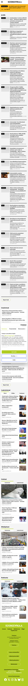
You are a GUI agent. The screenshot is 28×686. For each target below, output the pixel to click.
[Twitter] (9, 680)
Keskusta (9, 629)
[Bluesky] (19, 680)
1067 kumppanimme (9, 335)
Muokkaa (13, 356)
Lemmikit (3, 70)
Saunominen (4, 173)
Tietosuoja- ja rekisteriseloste (14, 672)
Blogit (23, 629)
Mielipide (4, 552)
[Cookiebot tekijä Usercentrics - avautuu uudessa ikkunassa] (20, 325)
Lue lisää (6, 9)
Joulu (3, 57)
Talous (3, 107)
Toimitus (14, 645)
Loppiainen (4, 31)
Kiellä (14, 360)
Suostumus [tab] (4, 328)
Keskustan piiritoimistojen (16, 670)
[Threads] (22, 680)
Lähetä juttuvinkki (14, 656)
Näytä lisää (6, 299)
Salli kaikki (14, 352)
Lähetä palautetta (14, 660)
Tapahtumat (14, 630)
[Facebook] (6, 680)
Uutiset (3, 315)
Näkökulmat (17, 629)
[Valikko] (2, 2)
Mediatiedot (14, 664)
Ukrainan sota (4, 6)
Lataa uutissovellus (14, 652)
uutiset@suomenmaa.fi (14, 638)
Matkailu (3, 187)
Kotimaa (3, 148)
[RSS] (16, 680)
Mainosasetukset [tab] (22, 328)
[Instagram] (12, 680)
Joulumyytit (4, 43)
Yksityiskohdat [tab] (12, 328)
